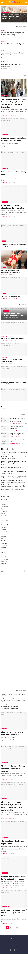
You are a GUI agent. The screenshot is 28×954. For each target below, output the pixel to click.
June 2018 (3, 563)
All (17, 26)
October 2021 (4, 545)
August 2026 (4, 500)
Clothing (23, 75)
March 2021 (4, 556)
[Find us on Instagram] (14, 950)
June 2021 (3, 550)
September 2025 (5, 509)
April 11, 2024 (11, 408)
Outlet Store (22, 26)
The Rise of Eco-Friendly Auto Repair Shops (13, 44)
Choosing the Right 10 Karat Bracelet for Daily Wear (14, 452)
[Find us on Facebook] (10, 950)
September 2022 (5, 531)
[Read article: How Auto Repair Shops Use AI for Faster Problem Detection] (14, 349)
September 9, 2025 (12, 248)
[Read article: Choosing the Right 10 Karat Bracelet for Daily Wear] (14, 721)
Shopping (3, 30)
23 (17, 927)
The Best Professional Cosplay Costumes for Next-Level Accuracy (13, 768)
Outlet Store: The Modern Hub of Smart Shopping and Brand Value (14, 913)
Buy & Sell (23, 414)
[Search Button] (26, 2)
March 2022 (4, 543)
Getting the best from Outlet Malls (10, 706)
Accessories (6, 12)
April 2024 (3, 522)
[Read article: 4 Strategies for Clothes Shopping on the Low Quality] (14, 194)
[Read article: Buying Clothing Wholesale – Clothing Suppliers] (5, 428)
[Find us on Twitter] (12, 950)
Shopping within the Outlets (8, 704)
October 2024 (4, 520)
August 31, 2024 (11, 216)
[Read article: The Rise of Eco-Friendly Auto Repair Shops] (14, 328)
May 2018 (3, 566)
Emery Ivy (6, 20)
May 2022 (3, 538)
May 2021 (3, 552)
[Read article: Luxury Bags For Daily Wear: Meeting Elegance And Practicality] (14, 372)
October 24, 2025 (13, 20)
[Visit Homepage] (14, 2)
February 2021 (4, 559)
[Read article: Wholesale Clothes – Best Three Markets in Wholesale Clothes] (14, 127)
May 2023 (3, 527)
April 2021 (3, 554)
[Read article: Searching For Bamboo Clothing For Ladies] (14, 160)
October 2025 (4, 506)
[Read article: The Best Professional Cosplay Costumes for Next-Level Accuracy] (14, 755)
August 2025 (4, 511)
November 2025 (5, 504)
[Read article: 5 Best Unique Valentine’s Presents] (14, 286)
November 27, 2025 (12, 818)
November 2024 (5, 518)
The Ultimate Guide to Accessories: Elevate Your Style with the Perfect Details (13, 16)
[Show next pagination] (20, 927)
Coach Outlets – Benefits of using (10, 708)
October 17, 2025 (5, 46)
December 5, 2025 (6, 36)
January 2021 (4, 561)
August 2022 (4, 534)
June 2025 (3, 515)
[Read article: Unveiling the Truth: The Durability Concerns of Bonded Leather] (14, 394)
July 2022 (3, 536)
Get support (13, 939)
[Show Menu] (2, 2)
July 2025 (3, 513)
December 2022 (5, 529)
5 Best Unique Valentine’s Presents (10, 296)
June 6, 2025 (4, 68)
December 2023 (5, 525)
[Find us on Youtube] (16, 950)
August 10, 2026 (11, 743)
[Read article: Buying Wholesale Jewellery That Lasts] (5, 442)
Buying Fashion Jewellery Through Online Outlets (13, 698)
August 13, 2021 (11, 149)
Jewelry (4, 728)
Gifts (25, 221)
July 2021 (3, 547)
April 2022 (3, 541)
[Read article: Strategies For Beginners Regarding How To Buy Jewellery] (5, 435)
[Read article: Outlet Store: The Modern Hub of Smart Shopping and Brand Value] (14, 899)
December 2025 (5, 502)
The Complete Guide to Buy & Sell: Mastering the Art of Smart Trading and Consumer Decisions (18, 420)
